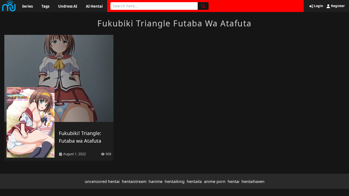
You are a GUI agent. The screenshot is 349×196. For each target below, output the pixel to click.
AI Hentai (94, 6)
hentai (233, 181)
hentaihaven (253, 181)
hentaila (194, 181)
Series (27, 6)
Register (337, 6)
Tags (45, 6)
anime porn (214, 181)
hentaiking (175, 181)
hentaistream (134, 181)
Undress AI (67, 6)
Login (318, 6)
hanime (156, 181)
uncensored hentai (102, 181)
